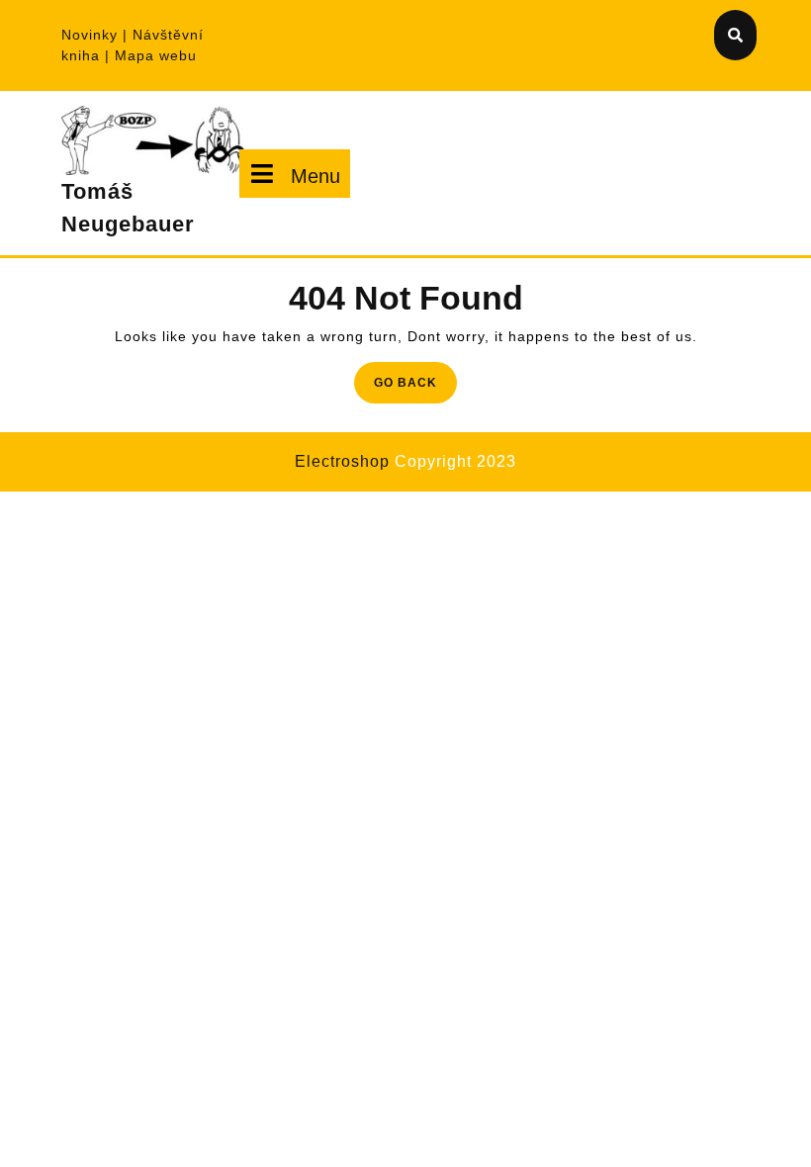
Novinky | (97, 35)
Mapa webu (156, 55)
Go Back (415, 388)
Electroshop (342, 461)
